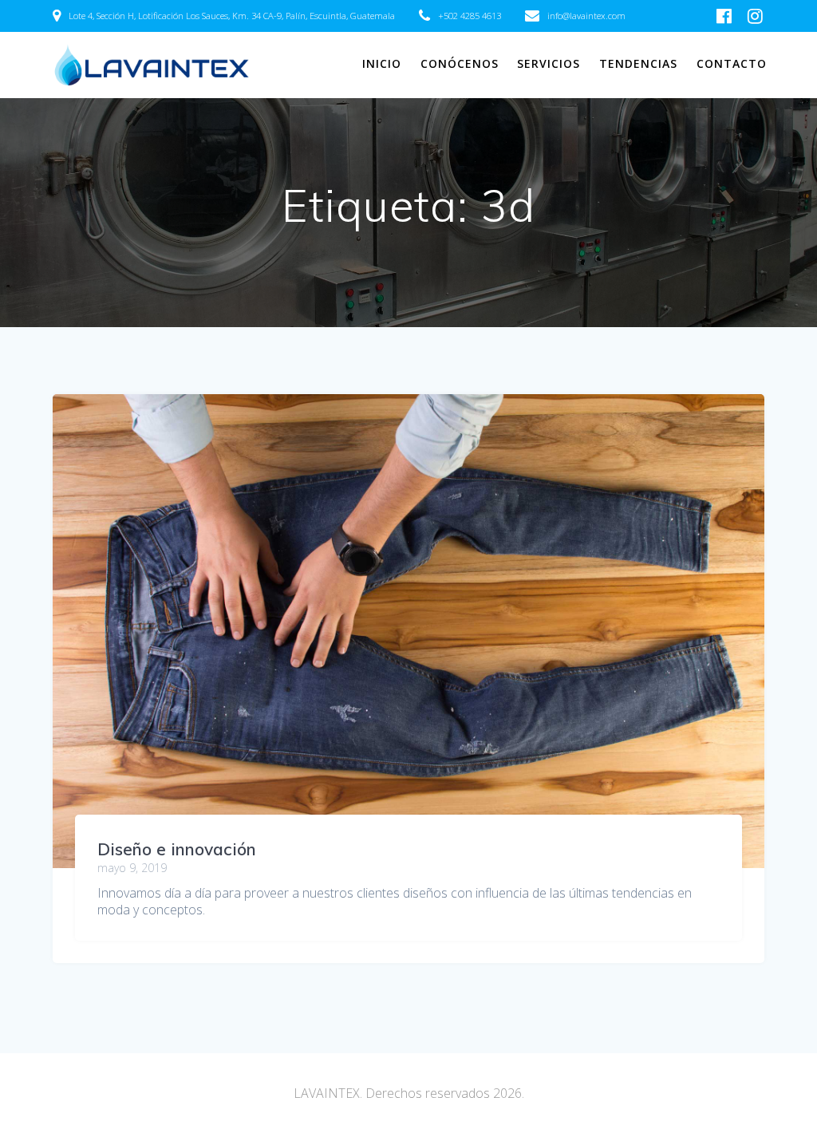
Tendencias (638, 63)
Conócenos (459, 63)
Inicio (381, 63)
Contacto (732, 63)
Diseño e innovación (176, 849)
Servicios (548, 63)
